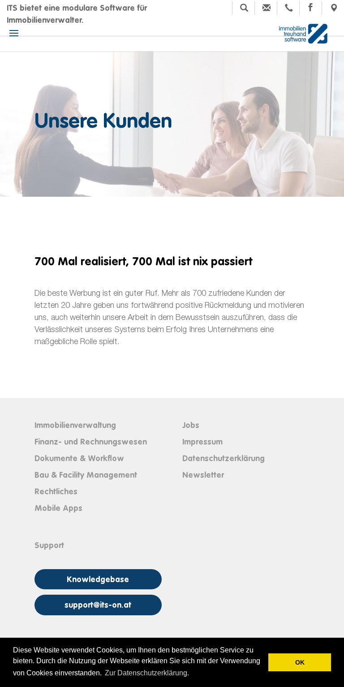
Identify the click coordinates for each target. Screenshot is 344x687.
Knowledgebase (98, 580)
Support (49, 546)
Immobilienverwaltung (75, 426)
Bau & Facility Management (85, 475)
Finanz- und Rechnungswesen (90, 442)
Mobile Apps (58, 509)
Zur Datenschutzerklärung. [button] (147, 673)
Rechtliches (55, 492)
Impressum (202, 442)
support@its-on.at (97, 605)
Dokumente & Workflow (79, 459)
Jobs (190, 426)
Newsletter (203, 475)
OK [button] (300, 662)
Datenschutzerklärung (223, 459)
